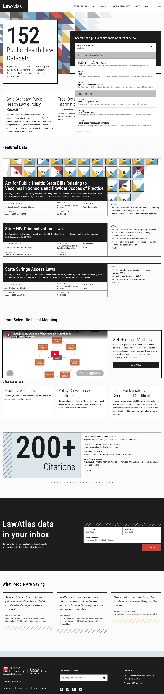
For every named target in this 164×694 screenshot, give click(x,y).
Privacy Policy (24, 688)
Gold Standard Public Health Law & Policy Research (24, 104)
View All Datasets (85, 131)
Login (158, 6)
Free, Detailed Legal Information (75, 101)
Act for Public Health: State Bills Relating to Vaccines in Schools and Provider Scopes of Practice (54, 186)
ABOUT (137, 6)
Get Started (136, 365)
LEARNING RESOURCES (120, 6)
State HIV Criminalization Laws (34, 228)
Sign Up (152, 547)
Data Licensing (40, 688)
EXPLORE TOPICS (80, 6)
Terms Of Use (9, 688)
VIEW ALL (88, 470)
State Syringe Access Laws (30, 269)
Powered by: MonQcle (12, 682)
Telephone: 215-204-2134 (133, 683)
